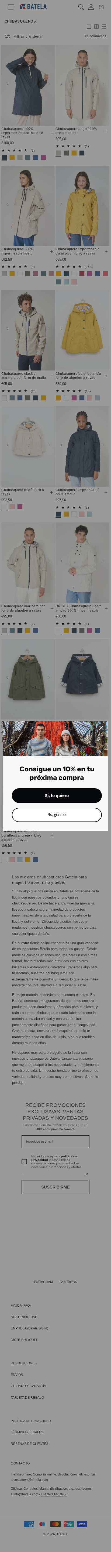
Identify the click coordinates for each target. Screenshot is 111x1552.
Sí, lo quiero (57, 795)
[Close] (101, 727)
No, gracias (57, 814)
